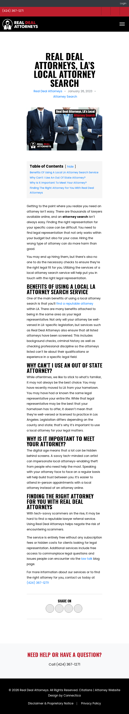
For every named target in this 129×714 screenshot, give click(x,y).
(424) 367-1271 (13, 11)
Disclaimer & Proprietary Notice (50, 704)
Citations (85, 690)
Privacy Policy (91, 704)
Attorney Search (65, 97)
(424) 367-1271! (38, 583)
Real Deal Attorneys (48, 91)
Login (123, 3)
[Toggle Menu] (122, 24)
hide (70, 167)
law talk (86, 559)
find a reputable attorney (74, 304)
